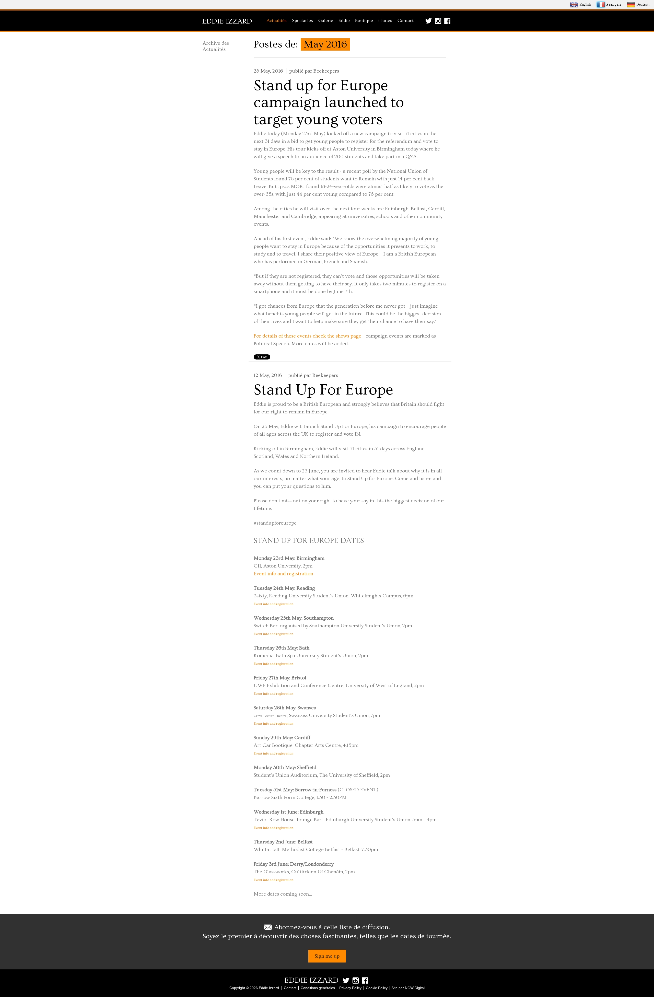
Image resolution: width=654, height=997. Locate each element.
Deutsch (642, 4)
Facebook (448, 21)
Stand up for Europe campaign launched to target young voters (329, 102)
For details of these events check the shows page (307, 336)
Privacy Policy (350, 988)
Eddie (344, 20)
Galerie (325, 20)
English (585, 4)
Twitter (429, 21)
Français (613, 4)
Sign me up (327, 956)
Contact (406, 20)
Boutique (364, 20)
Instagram (439, 21)
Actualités (277, 20)
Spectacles (302, 20)
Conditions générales (318, 988)
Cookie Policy (377, 988)
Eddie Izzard (227, 21)
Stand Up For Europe (323, 390)
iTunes (385, 20)
